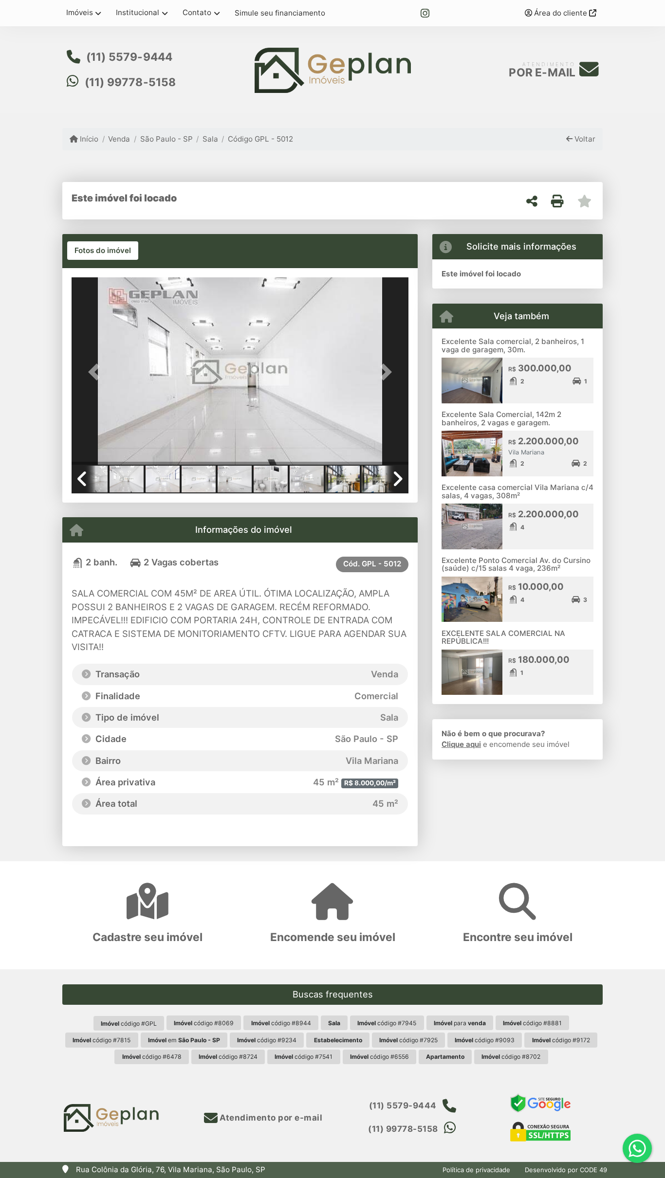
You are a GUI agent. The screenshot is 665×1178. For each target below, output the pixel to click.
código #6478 (152, 1056)
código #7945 (386, 1023)
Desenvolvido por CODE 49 (566, 1170)
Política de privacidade (476, 1170)
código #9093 (485, 1040)
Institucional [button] (137, 12)
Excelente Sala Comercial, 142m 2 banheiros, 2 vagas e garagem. (501, 418)
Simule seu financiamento (280, 13)
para (460, 1023)
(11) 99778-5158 (130, 82)
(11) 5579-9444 (129, 57)
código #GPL (129, 1023)
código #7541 (303, 1056)
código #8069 (204, 1023)
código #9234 (266, 1040)
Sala (210, 139)
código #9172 (561, 1040)
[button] (97, 372)
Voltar (584, 139)
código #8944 (281, 1023)
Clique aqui (461, 744)
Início (88, 139)
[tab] (102, 250)
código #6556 (379, 1056)
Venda (119, 139)
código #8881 (532, 1023)
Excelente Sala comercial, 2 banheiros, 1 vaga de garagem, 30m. (513, 345)
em (184, 1040)
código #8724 (228, 1056)
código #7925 (408, 1040)
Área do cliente (560, 13)
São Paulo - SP (166, 139)
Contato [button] (197, 12)
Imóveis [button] (79, 12)
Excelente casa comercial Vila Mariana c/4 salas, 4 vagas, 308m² (517, 491)
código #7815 (101, 1040)
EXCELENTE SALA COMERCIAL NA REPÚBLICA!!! (503, 637)
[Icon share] (425, 13)
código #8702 (510, 1056)
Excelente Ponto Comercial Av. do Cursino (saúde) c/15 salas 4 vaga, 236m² (516, 564)
